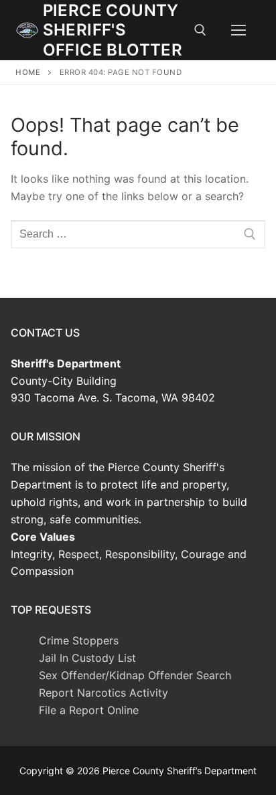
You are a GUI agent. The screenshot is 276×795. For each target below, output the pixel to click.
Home (27, 72)
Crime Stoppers (79, 640)
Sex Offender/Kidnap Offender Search (135, 675)
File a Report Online (89, 710)
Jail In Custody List (87, 658)
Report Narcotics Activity (103, 692)
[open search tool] (200, 30)
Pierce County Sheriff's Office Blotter (113, 30)
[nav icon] (238, 30)
